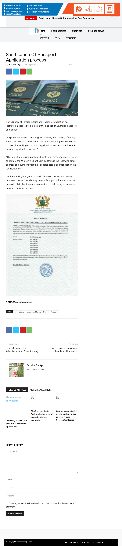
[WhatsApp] (29, 72)
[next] (117, 18)
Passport (54, 312)
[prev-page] (8, 432)
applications (19, 312)
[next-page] (12, 432)
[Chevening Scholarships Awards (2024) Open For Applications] (17, 407)
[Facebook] (9, 72)
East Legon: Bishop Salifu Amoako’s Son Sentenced (66, 18)
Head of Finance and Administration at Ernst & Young (22, 350)
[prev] (112, 18)
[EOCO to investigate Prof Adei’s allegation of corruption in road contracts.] (42, 402)
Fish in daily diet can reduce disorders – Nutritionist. (64, 350)
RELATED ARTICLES (17, 390)
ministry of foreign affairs (37, 312)
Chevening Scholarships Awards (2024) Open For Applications (16, 423)
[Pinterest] (23, 72)
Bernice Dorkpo (15, 65)
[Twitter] (16, 72)
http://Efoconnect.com (35, 369)
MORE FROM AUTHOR (40, 390)
